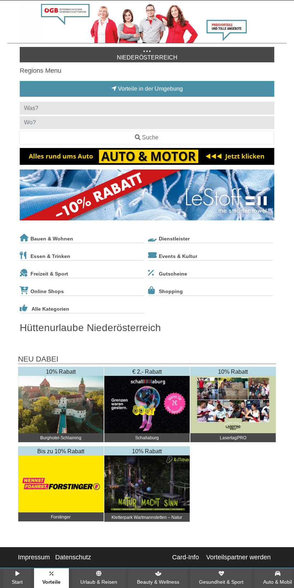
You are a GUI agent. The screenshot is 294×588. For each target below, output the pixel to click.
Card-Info (185, 557)
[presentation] (26, 196)
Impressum (34, 557)
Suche (150, 137)
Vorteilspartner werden (238, 557)
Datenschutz (73, 557)
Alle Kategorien (50, 309)
